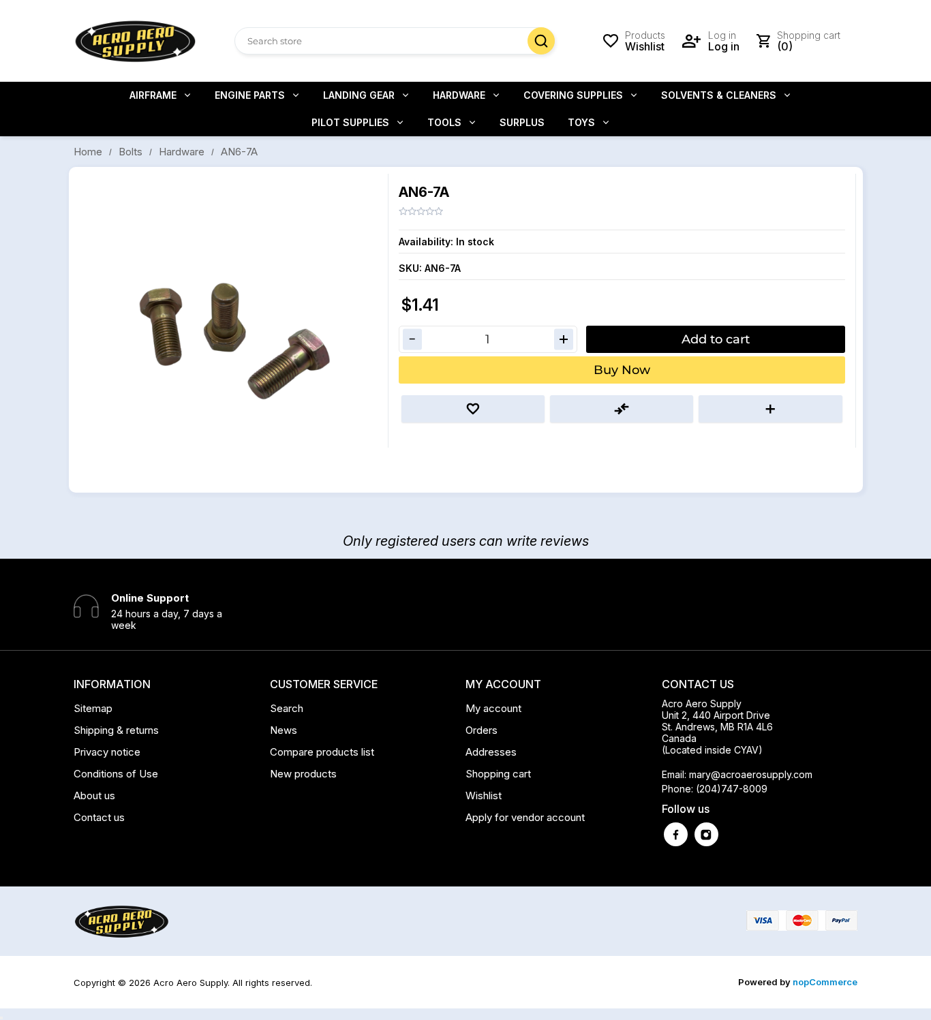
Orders (482, 730)
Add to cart (716, 339)
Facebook (676, 834)
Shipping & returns (116, 730)
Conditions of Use (116, 773)
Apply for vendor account (525, 817)
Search (541, 41)
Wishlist (484, 795)
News (283, 730)
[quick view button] (1, 1018)
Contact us (99, 817)
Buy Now (622, 369)
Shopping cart (498, 773)
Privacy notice (107, 751)
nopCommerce (825, 981)
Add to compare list (621, 408)
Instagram (706, 834)
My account (493, 708)
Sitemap (93, 708)
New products (303, 773)
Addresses (491, 751)
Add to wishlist (473, 408)
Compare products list (322, 751)
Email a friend (770, 408)
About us (94, 795)
